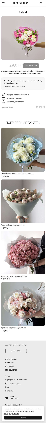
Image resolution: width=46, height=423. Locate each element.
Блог (7, 387)
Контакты (9, 391)
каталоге (37, 73)
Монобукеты (11, 370)
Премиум (9, 366)
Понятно (23, 418)
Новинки (9, 363)
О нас (7, 376)
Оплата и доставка (12, 383)
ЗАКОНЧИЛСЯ (31, 65)
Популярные (11, 359)
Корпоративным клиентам (16, 380)
